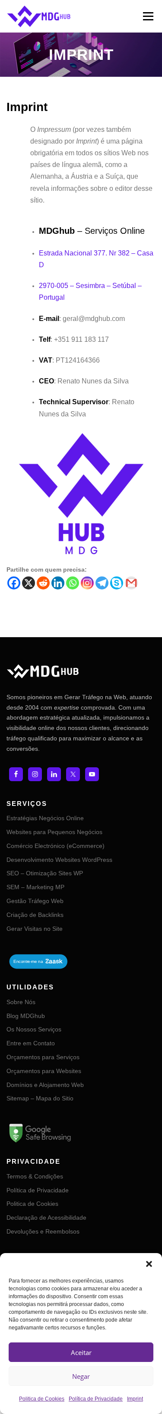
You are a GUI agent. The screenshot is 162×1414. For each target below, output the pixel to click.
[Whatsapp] (72, 582)
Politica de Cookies (41, 1399)
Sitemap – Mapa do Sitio (39, 1098)
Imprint (135, 1399)
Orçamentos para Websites (43, 1070)
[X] (28, 582)
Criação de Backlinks (35, 914)
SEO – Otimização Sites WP (44, 873)
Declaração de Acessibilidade (46, 1217)
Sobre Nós (20, 1001)
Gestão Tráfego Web (35, 900)
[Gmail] (131, 582)
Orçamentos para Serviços (42, 1057)
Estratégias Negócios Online (45, 818)
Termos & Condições (34, 1176)
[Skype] (116, 582)
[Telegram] (101, 582)
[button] (149, 1264)
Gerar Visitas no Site (34, 928)
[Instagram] (87, 582)
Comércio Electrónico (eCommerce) (55, 845)
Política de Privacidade (96, 1399)
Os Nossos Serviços (33, 1029)
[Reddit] (43, 582)
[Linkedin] (57, 582)
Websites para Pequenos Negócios (54, 831)
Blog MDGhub (25, 1015)
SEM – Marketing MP (35, 887)
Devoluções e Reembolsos (42, 1231)
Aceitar (81, 1352)
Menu (148, 16)
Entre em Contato (30, 1043)
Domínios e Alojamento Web (45, 1084)
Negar (81, 1376)
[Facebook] (13, 582)
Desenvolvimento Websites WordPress (59, 859)
